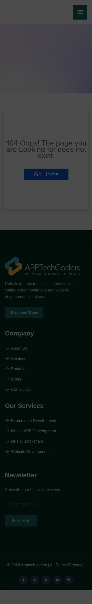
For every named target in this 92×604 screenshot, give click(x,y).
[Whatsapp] (78, 561)
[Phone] (78, 576)
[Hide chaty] (78, 591)
